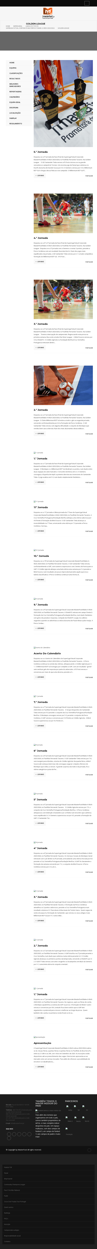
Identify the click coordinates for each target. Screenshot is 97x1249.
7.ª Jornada (41, 702)
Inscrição (7, 1224)
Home (8, 26)
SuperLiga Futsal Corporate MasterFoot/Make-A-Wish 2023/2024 (30, 28)
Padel (6, 1196)
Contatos (7, 1241)
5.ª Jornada (41, 152)
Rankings (7, 1213)
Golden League (63, 28)
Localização (15, 113)
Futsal (6, 1173)
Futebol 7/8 (8, 1167)
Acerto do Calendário (47, 653)
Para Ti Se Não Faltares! (12, 1190)
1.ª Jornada (40, 458)
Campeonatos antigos (11, 1230)
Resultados (14, 78)
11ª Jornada (41, 507)
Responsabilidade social (12, 1236)
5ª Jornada (40, 799)
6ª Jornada (40, 750)
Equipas (12, 68)
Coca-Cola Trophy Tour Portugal (15, 1202)
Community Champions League (14, 1185)
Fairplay (13, 118)
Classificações (15, 73)
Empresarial (17, 26)
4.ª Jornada (41, 238)
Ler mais (40, 176)
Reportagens (15, 91)
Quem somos (8, 1207)
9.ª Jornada (41, 604)
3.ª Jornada (41, 324)
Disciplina (13, 107)
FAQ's (6, 1219)
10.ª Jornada (41, 556)
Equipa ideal (14, 102)
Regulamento (15, 123)
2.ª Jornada (41, 410)
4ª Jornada (40, 848)
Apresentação (42, 1043)
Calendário (14, 97)
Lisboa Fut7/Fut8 (32, 26)
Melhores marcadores (15, 85)
